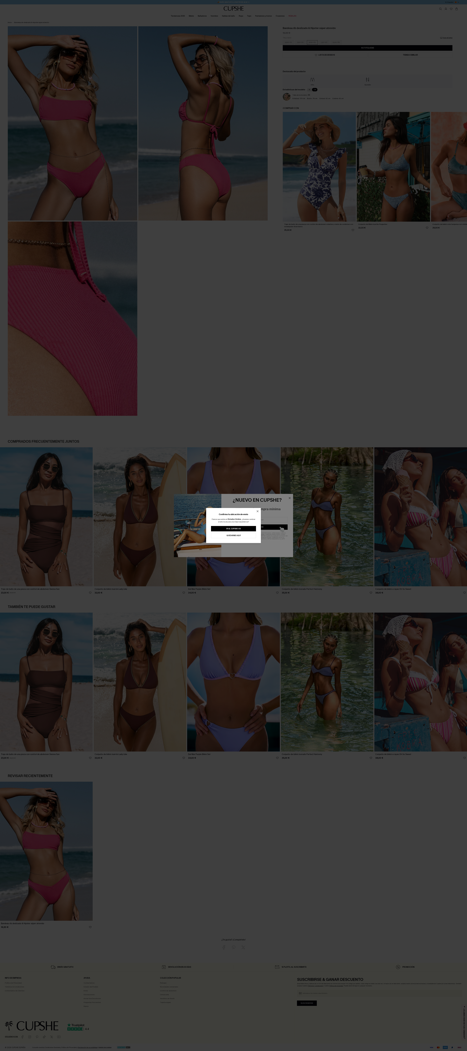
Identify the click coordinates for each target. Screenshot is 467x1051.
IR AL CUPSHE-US (233, 529)
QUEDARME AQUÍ (233, 535)
